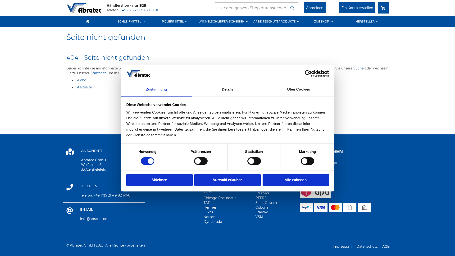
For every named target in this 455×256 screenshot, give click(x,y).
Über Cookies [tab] (298, 89)
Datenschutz (367, 246)
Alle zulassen (296, 180)
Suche (358, 68)
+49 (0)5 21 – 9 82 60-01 (139, 10)
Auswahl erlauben (227, 180)
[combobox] (256, 7)
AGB (386, 246)
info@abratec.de (93, 219)
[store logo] (84, 8)
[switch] (201, 161)
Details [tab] (227, 89)
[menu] (227, 21)
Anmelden (314, 8)
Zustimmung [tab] (156, 89)
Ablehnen (159, 180)
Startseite (99, 73)
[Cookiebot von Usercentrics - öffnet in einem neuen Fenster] (308, 73)
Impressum (342, 246)
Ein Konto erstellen (357, 8)
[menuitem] (131, 21)
